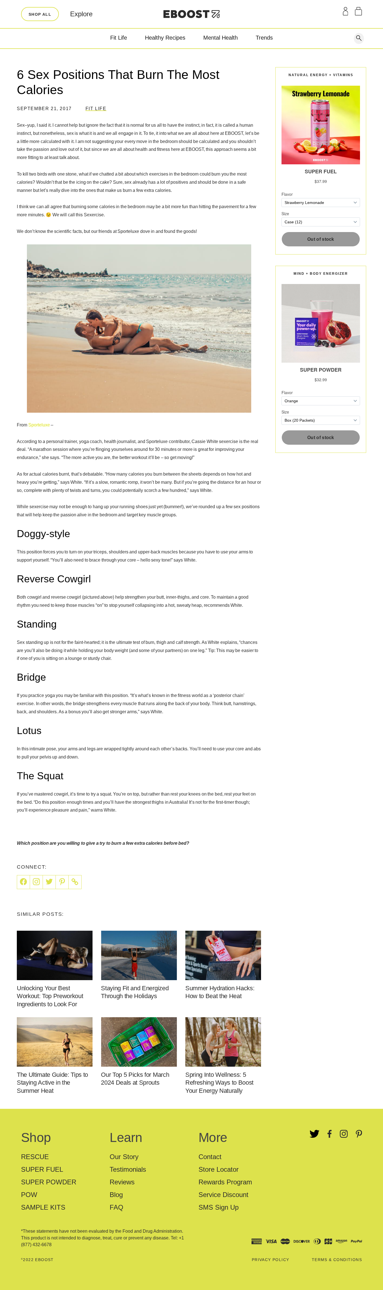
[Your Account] (345, 11)
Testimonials (128, 1169)
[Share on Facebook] (23, 882)
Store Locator (219, 1169)
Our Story (124, 1156)
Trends (264, 38)
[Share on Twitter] (49, 882)
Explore (81, 14)
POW (29, 1194)
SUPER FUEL (42, 1169)
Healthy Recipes (165, 38)
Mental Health (220, 38)
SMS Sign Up (219, 1207)
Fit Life (118, 38)
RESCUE (35, 1156)
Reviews (122, 1182)
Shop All (40, 14)
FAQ (116, 1207)
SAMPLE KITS (43, 1207)
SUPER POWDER (48, 1182)
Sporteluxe (39, 425)
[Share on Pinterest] (62, 882)
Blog (116, 1194)
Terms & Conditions (337, 1259)
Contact (210, 1156)
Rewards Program (225, 1182)
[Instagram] (36, 882)
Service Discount (223, 1194)
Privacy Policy (270, 1259)
